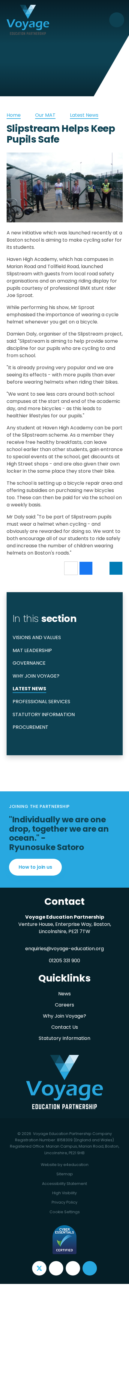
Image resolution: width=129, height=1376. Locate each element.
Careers (64, 1004)
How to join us (35, 867)
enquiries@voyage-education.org (64, 948)
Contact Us (64, 1027)
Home (14, 115)
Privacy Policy (64, 1202)
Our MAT (45, 115)
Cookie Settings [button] (65, 1211)
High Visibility (64, 1192)
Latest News (84, 115)
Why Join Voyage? (64, 1016)
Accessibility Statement (64, 1183)
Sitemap (64, 1174)
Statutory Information (64, 1038)
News (64, 993)
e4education (75, 1164)
